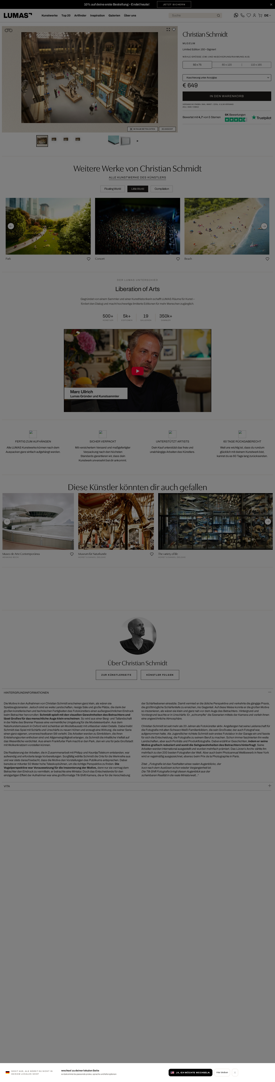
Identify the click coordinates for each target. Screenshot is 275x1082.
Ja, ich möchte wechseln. (193, 1072)
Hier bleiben (222, 1072)
